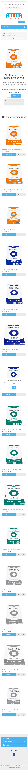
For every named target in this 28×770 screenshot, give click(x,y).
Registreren (7, 4)
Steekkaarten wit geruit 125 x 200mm (11, 629)
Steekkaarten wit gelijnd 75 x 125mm (11, 549)
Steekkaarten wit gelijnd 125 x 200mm (11, 469)
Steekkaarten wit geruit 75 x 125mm (11, 710)
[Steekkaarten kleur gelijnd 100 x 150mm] (14, 134)
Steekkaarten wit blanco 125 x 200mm (11, 309)
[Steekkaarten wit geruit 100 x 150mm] (14, 575)
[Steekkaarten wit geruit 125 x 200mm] (14, 615)
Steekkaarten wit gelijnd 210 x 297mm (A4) (12, 509)
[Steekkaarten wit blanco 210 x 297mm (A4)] (14, 334)
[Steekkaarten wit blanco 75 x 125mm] (14, 374)
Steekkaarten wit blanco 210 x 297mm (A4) (12, 349)
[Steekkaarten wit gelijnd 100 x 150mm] (14, 414)
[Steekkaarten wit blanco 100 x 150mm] (14, 254)
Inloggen (14, 4)
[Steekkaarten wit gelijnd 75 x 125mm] (14, 535)
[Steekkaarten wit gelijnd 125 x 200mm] (14, 455)
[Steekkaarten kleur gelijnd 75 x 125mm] (14, 214)
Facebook (14, 754)
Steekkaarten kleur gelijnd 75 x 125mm (11, 229)
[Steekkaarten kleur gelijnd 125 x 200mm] (14, 174)
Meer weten (14, 390)
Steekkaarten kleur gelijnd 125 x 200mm (12, 189)
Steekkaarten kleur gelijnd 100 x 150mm (12, 149)
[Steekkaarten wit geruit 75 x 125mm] (14, 695)
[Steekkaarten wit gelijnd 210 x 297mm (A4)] (14, 495)
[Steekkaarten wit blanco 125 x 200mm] (14, 294)
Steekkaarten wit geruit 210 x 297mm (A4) (12, 670)
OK (14, 387)
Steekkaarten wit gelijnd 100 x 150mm (11, 429)
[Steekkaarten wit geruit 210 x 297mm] (14, 655)
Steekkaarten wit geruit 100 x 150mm (11, 589)
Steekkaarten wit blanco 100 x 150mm (11, 269)
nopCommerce (16, 767)
